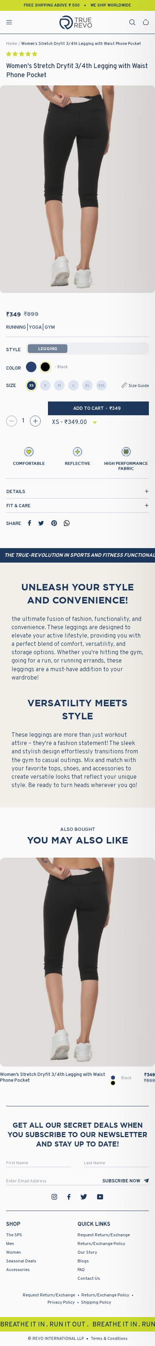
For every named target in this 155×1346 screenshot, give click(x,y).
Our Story (87, 1252)
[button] (22, 54)
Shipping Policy (96, 1302)
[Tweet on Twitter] (41, 523)
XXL (101, 385)
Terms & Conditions (109, 1338)
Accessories (18, 1270)
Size (11, 386)
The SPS (14, 1235)
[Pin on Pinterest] (54, 523)
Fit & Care (18, 506)
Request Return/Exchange (104, 1235)
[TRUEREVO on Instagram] (54, 1197)
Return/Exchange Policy (101, 1244)
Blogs (83, 1261)
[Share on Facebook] (29, 523)
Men (10, 1244)
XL (87, 385)
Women (13, 1252)
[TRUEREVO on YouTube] (100, 1197)
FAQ (81, 1270)
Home (11, 43)
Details (15, 492)
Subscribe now (121, 1181)
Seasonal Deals (21, 1261)
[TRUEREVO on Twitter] (84, 1197)
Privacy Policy (61, 1302)
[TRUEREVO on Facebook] (69, 1197)
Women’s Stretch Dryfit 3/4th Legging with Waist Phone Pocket (81, 43)
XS (31, 385)
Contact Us (89, 1279)
